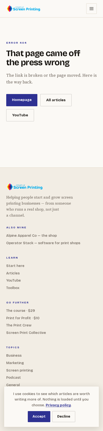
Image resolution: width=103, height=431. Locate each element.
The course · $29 (20, 310)
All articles (56, 100)
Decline (63, 416)
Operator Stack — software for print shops (43, 243)
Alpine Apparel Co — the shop (31, 235)
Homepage (22, 100)
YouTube (20, 115)
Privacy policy (58, 405)
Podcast (13, 377)
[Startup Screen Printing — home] (23, 8)
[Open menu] (91, 8)
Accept (39, 416)
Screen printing (19, 370)
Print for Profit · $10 (23, 318)
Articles (13, 273)
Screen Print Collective (26, 333)
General (13, 385)
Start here (15, 266)
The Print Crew (18, 325)
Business (14, 355)
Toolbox (12, 288)
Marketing (15, 363)
